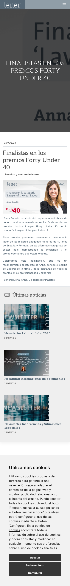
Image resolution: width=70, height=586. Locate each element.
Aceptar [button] (35, 557)
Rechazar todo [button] (35, 565)
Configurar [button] (35, 572)
